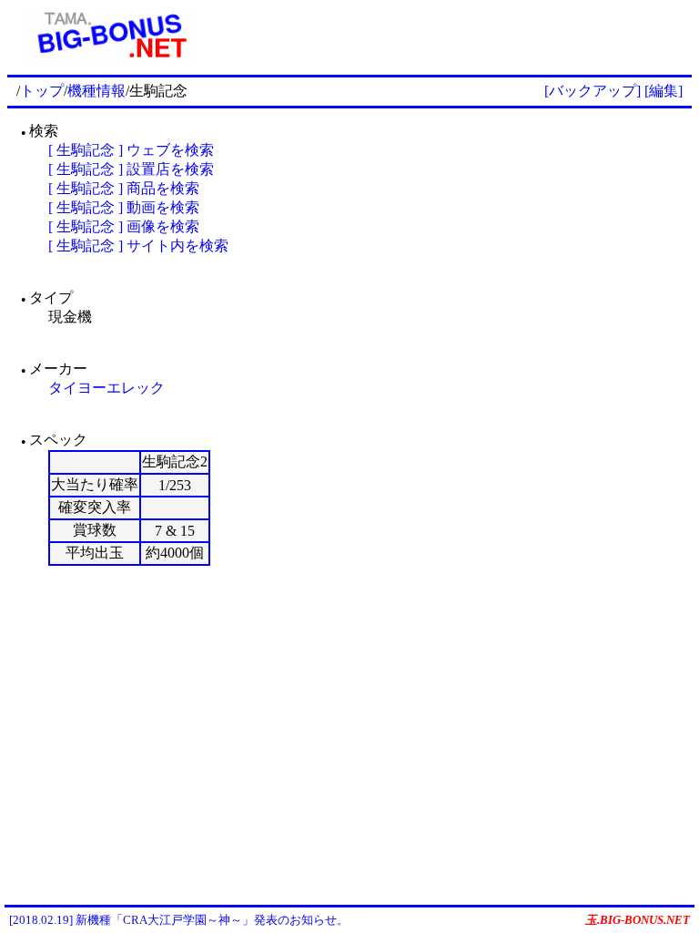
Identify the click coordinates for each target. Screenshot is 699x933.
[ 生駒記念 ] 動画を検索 (123, 207)
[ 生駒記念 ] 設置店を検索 (131, 169)
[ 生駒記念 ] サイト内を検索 (138, 245)
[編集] (663, 90)
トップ (42, 90)
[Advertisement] (452, 34)
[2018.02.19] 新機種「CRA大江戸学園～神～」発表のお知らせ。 (179, 920)
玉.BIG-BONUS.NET (637, 920)
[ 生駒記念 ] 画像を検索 (123, 226)
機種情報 (96, 90)
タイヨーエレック (106, 387)
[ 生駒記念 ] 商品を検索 (123, 188)
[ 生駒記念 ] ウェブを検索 (131, 150)
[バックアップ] (592, 90)
